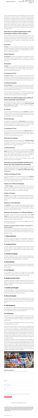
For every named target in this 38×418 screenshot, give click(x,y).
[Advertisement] (19, 9)
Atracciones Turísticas (28, 0)
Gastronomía (30, 2)
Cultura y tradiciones (21, 1)
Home (23, 0)
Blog (33, 0)
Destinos (26, 1)
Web (4, 389)
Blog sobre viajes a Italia (11, 1)
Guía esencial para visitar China (18, 409)
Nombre (5, 380)
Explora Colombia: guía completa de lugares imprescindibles (20, 407)
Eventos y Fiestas (31, 1)
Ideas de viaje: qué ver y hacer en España (22, 408)
